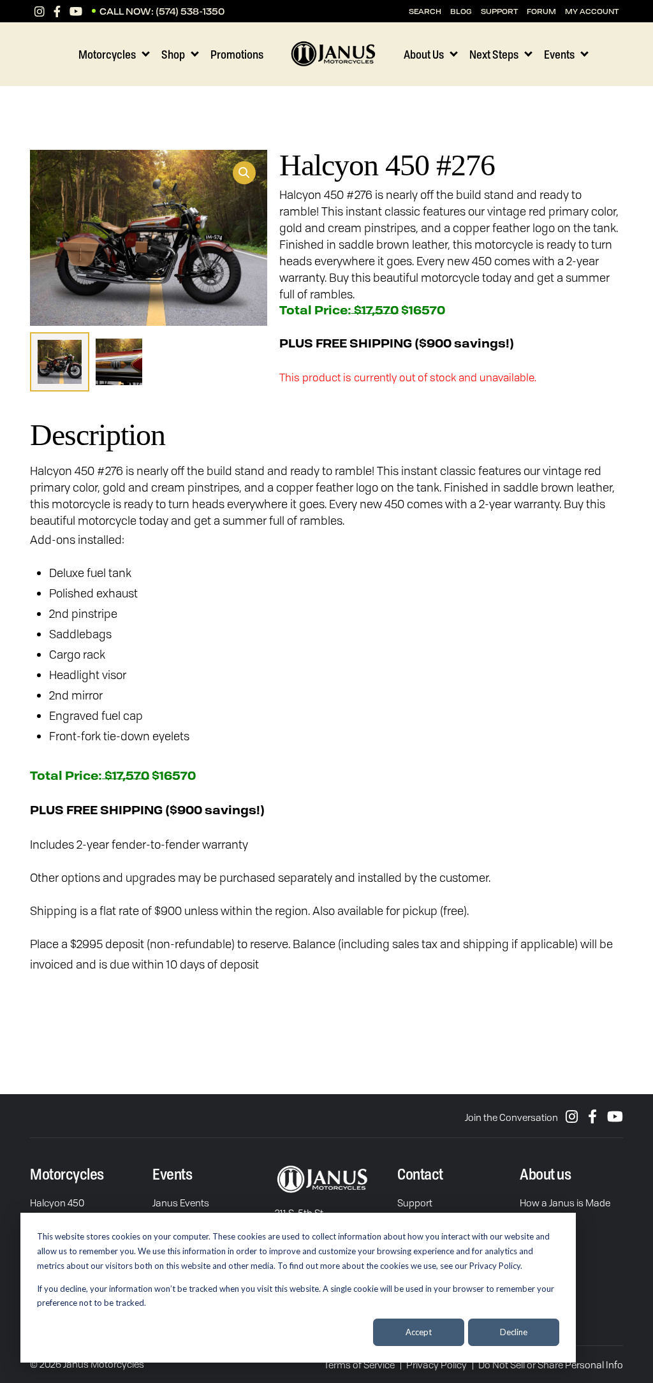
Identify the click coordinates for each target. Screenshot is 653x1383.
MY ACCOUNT (592, 11)
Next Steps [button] (493, 54)
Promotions (236, 54)
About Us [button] (424, 54)
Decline (513, 1332)
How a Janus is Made (565, 1202)
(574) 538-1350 (190, 11)
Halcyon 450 (57, 1202)
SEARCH (425, 11)
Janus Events (180, 1202)
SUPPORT (499, 11)
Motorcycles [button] (107, 54)
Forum (541, 11)
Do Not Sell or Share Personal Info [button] (550, 1364)
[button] (244, 172)
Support (414, 1202)
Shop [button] (173, 54)
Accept (419, 1332)
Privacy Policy (436, 1364)
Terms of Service (359, 1364)
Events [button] (559, 54)
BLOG (461, 11)
